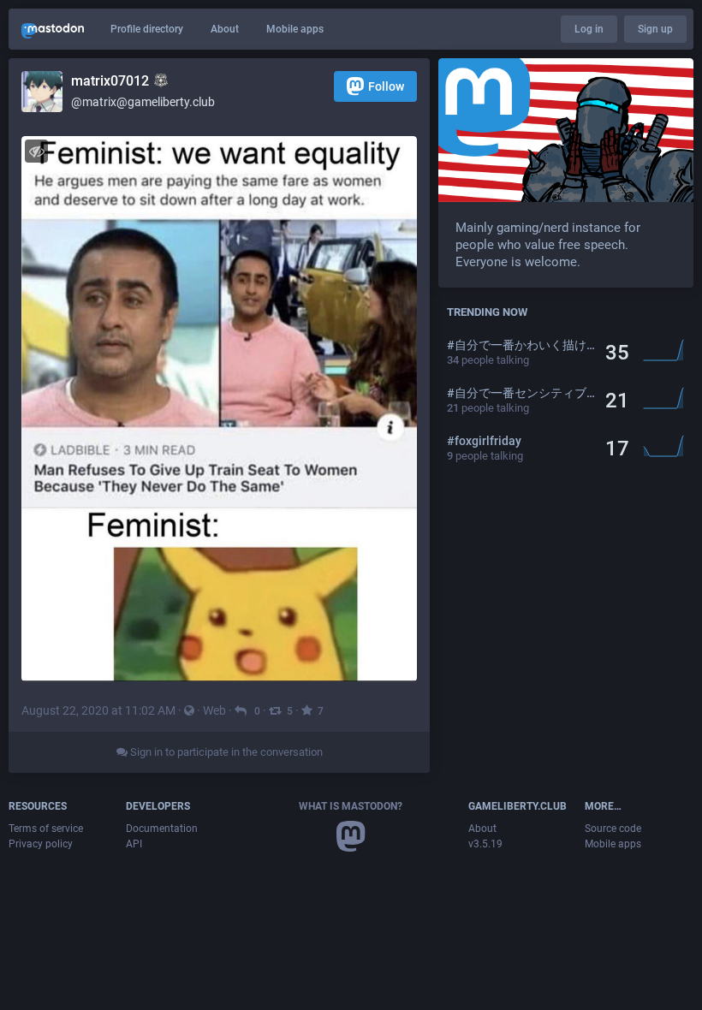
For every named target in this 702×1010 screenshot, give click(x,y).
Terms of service (46, 829)
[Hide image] (36, 151)
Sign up (655, 29)
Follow (386, 86)
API (134, 844)
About (225, 29)
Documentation (162, 829)
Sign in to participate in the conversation (225, 752)
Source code (613, 829)
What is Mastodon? (350, 806)
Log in (589, 29)
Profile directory (146, 29)
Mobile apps (295, 29)
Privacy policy (41, 844)
